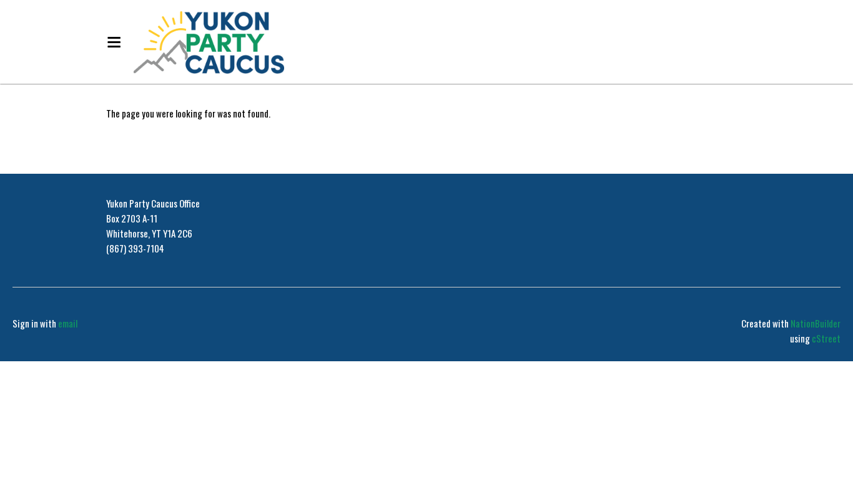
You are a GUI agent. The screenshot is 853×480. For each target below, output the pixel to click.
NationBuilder (816, 323)
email (67, 323)
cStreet (826, 338)
